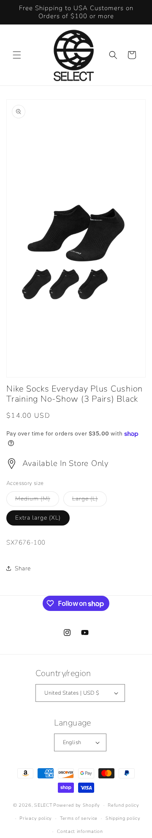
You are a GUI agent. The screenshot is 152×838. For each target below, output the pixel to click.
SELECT (43, 805)
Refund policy (123, 805)
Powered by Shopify (76, 805)
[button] (17, 55)
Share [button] (23, 568)
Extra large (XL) (38, 518)
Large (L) (89, 500)
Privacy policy (35, 818)
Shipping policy (123, 818)
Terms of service (79, 818)
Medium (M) (37, 500)
